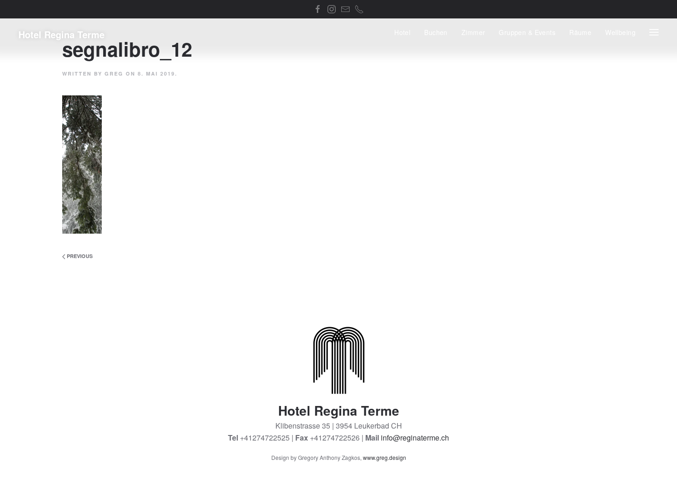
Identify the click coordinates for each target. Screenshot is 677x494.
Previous (79, 256)
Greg (114, 73)
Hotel (402, 32)
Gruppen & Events (527, 32)
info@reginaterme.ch (415, 437)
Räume (580, 32)
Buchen (436, 32)
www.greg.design (384, 457)
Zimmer (473, 32)
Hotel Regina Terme (61, 34)
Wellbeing (620, 32)
